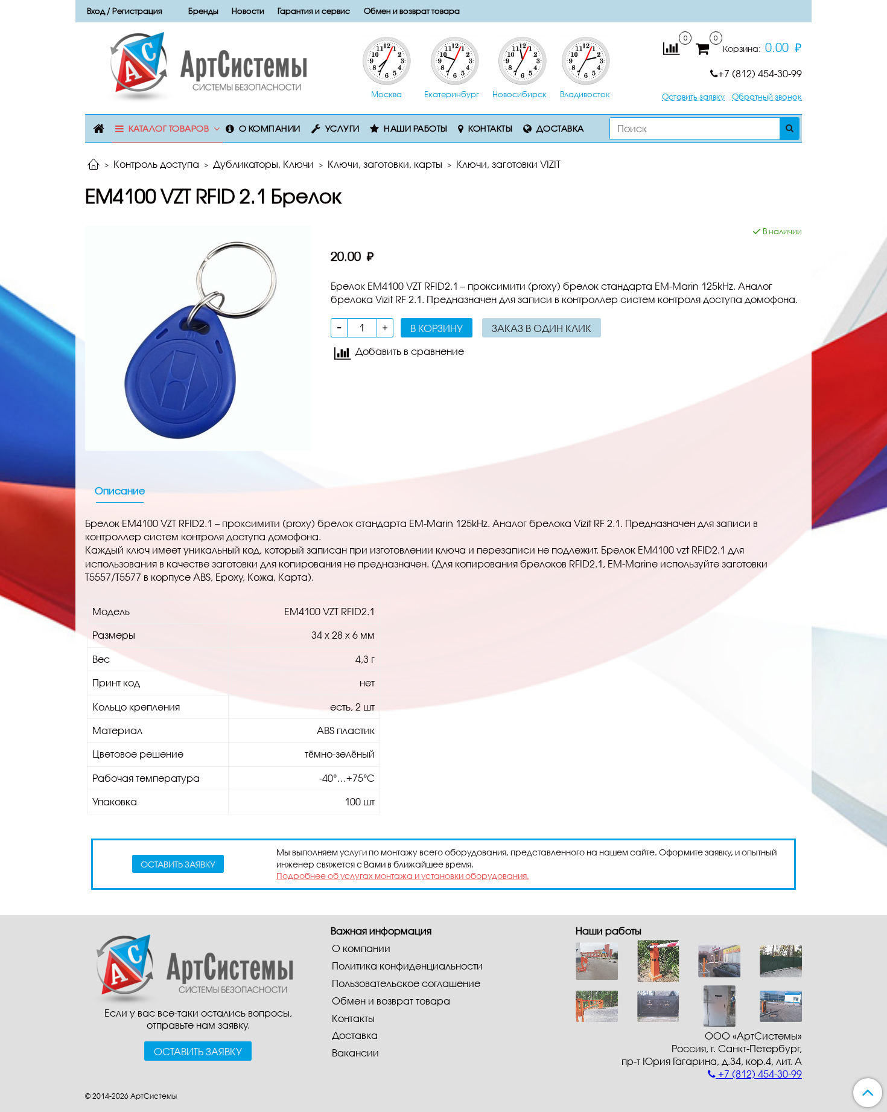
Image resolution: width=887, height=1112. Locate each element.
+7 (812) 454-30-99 (760, 73)
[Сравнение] (671, 47)
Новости (248, 11)
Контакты (490, 128)
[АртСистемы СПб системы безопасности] (189, 968)
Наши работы (416, 128)
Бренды (203, 11)
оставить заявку (178, 864)
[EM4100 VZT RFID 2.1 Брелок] (198, 336)
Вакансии (355, 1052)
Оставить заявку (693, 97)
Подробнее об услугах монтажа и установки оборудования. (402, 876)
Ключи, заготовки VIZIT (508, 164)
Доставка (560, 128)
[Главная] (93, 165)
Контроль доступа (156, 164)
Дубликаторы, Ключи (263, 164)
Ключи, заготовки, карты (385, 164)
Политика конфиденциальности (407, 965)
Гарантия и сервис (314, 11)
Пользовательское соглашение (406, 983)
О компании (269, 128)
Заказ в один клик (541, 328)
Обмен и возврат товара (412, 11)
